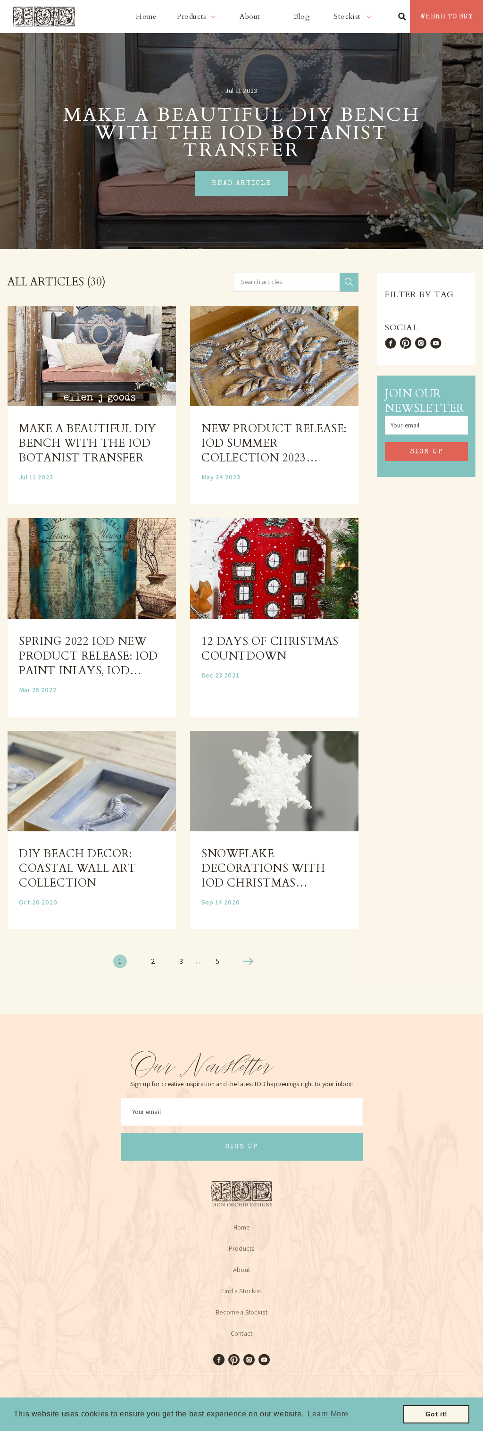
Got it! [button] (436, 1414)
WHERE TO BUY (446, 16)
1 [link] (120, 961)
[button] (198, 16)
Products (241, 1248)
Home (241, 1227)
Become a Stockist (241, 1312)
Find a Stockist (241, 1291)
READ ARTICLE (242, 183)
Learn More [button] (328, 1414)
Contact (241, 1333)
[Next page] (248, 961)
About (241, 1269)
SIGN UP (426, 451)
